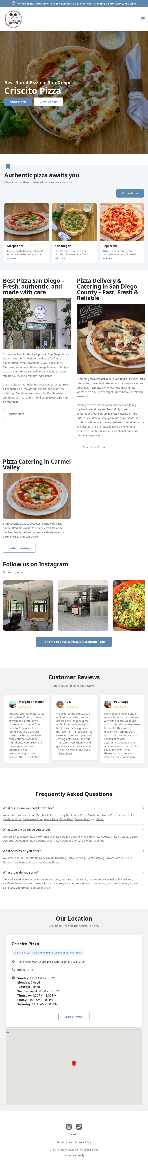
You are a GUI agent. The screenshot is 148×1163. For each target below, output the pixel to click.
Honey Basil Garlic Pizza (72, 815)
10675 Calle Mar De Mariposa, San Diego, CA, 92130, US (51, 961)
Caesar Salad (82, 819)
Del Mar (127, 879)
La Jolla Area (55, 883)
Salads (124, 836)
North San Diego (96, 883)
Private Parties (114, 858)
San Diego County (118, 883)
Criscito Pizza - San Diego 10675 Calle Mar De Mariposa (47, 952)
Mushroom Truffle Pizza (102, 815)
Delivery (40, 858)
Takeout (29, 858)
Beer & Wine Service (25, 862)
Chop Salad (66, 819)
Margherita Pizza (46, 815)
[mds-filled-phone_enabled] (79, 1127)
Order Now (130, 193)
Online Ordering (56, 858)
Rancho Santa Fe (75, 883)
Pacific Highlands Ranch (17, 883)
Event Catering (95, 858)
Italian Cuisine (71, 836)
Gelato (100, 819)
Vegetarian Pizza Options (30, 840)
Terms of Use (64, 1142)
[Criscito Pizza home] (13, 19)
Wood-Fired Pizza (91, 836)
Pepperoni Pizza (127, 815)
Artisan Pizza (111, 836)
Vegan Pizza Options (59, 840)
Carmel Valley (113, 879)
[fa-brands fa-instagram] (69, 1127)
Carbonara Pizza (33, 819)
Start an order (74, 1016)
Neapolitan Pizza (25, 836)
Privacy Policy (83, 1142)
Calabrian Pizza (12, 819)
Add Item (12, 258)
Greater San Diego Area (35, 887)
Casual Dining (51, 862)
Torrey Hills (40, 883)
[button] (28, 605)
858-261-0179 (25, 969)
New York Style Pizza (48, 836)
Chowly (79, 1155)
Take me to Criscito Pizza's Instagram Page (74, 642)
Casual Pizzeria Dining (91, 840)
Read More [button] (33, 757)
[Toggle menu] (143, 18)
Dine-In (18, 858)
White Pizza (51, 819)
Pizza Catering (76, 858)
